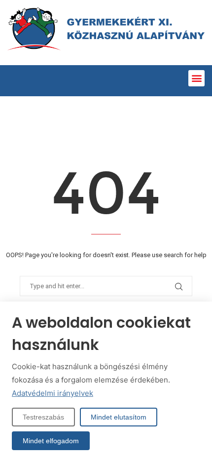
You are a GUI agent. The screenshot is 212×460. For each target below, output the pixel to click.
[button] (196, 78)
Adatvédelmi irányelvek (52, 393)
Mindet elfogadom (51, 441)
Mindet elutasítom (118, 417)
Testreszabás (43, 417)
